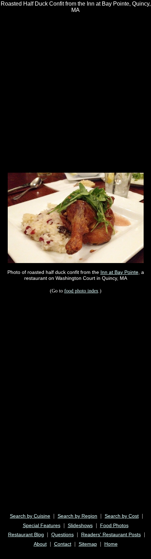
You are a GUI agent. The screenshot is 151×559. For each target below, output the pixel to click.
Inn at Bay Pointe (119, 272)
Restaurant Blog (26, 534)
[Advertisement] (75, 92)
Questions (62, 534)
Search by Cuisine (30, 516)
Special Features (41, 525)
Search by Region (77, 516)
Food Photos (114, 525)
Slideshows (80, 525)
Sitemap (88, 544)
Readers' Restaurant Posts (111, 534)
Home (111, 544)
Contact (62, 544)
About (40, 544)
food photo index (81, 291)
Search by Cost (122, 516)
